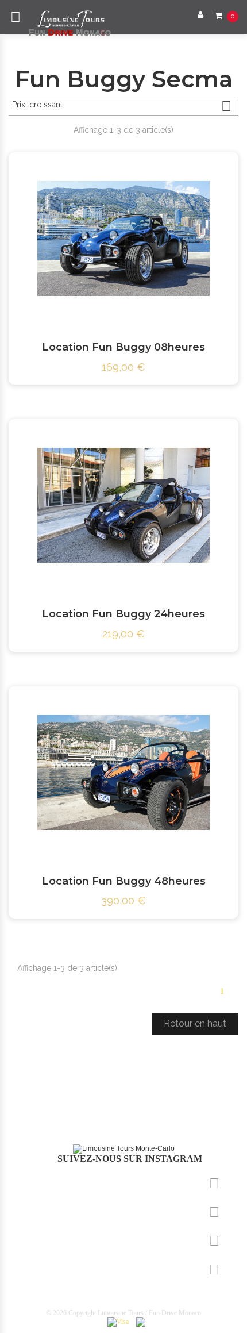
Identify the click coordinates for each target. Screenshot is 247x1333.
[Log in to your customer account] (197, 14)
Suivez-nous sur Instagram (128, 1158)
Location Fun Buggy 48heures (124, 881)
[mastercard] (140, 1321)
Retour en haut (195, 1023)
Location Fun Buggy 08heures (123, 347)
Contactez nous (53, 1268)
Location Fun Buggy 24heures (123, 614)
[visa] (118, 1321)
